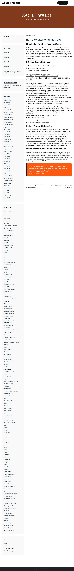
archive (6, 267)
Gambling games (9, 362)
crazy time (7, 332)
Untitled (6, 52)
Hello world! (7, 87)
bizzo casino (7, 292)
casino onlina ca (9, 311)
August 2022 (7, 183)
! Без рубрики (8, 211)
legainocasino (8, 379)
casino (6, 304)
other (5, 425)
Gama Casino (8, 359)
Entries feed (7, 546)
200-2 (6, 250)
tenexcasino (7, 489)
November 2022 (8, 178)
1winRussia (7, 233)
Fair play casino (8, 340)
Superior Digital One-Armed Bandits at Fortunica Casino (12, 72)
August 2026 (8, 100)
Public (5, 452)
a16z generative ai (9, 262)
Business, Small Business (11, 299)
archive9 (6, 269)
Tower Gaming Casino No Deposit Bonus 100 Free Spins (43, 115)
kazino (6, 374)
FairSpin (6, 344)
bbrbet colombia (9, 284)
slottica (6, 469)
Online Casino (8, 415)
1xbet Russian (8, 248)
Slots (5, 464)
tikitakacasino (8, 496)
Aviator (6, 272)
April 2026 (7, 107)
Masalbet (6, 386)
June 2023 (7, 166)
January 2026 (8, 115)
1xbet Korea (7, 238)
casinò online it (8, 316)
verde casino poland (10, 511)
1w (4, 216)
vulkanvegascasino (9, 516)
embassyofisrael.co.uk (10, 337)
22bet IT (6, 255)
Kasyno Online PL (9, 371)
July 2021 (6, 193)
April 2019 (7, 198)
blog (5, 294)
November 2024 (9, 146)
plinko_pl (6, 442)
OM (5, 413)
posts (5, 447)
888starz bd (7, 260)
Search (6, 36)
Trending (6, 501)
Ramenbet (7, 457)
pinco (5, 437)
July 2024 (7, 154)
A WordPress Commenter (11, 85)
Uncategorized (8, 506)
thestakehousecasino (10, 494)
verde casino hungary (10, 508)
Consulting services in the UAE (13, 330)
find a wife (7, 349)
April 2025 (7, 137)
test (5, 491)
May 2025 (7, 134)
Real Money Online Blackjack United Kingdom (39, 161)
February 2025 (8, 141)
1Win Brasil (7, 218)
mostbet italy (8, 388)
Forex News (7, 354)
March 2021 (7, 195)
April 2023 (7, 171)
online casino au (9, 420)
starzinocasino (8, 479)
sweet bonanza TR (9, 486)
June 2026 (7, 102)
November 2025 (8, 119)
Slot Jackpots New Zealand (34, 60)
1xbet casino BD (8, 235)
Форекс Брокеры (9, 530)
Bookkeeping (7, 296)
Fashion (6, 347)
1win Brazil (7, 221)
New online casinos (10, 401)
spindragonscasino (9, 474)
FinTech (6, 352)
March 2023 (7, 173)
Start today (7, 476)
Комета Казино (8, 528)
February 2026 (8, 112)
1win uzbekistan (8, 230)
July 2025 (7, 129)
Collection (7, 327)
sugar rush (7, 481)
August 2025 (8, 127)
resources (7, 459)
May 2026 (7, 105)
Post (5, 445)
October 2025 (8, 122)
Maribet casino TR (9, 384)
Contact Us (63, 3)
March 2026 (7, 110)
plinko (5, 440)
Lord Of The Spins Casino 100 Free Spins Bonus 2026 (42, 76)
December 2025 (8, 117)
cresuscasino (8, 335)
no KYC (6, 406)
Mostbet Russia (8, 393)
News (5, 403)
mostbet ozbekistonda (11, 391)
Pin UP (5, 430)
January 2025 (8, 144)
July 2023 (7, 163)
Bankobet (6, 279)
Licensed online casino (11, 381)
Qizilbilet (6, 454)
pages (5, 428)
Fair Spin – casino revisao (11, 342)
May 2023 (7, 168)
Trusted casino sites (10, 503)
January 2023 (8, 176)
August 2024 (8, 151)
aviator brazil (8, 274)
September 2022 (9, 181)
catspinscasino (8, 325)
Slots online (7, 467)
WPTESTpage (8, 523)
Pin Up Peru (7, 435)
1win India (6, 223)
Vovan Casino (8, 513)
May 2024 (7, 156)
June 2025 (7, 132)
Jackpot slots (8, 369)
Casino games (8, 309)
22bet (5, 252)
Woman (6, 520)
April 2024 (7, 159)
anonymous (7, 265)
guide (5, 367)
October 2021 (8, 190)
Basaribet (6, 282)
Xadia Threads (11, 3)
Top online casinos (9, 498)
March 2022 (7, 185)
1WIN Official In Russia (10, 226)
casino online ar (9, 313)
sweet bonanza (8, 484)
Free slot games (9, 357)
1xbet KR (6, 240)
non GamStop (8, 410)
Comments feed (9, 548)
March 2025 (7, 139)
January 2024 (8, 161)
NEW (5, 398)
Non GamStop (8, 408)
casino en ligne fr (9, 306)
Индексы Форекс (9, 525)
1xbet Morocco (8, 245)
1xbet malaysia (8, 243)
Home (27, 19)
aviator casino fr (9, 277)
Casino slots (7, 318)
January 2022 (8, 188)
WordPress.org (8, 551)
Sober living (7, 472)
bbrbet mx (7, 287)
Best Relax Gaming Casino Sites (38, 171)
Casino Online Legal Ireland (37, 173)
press (5, 450)
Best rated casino (9, 289)
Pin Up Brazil (7, 432)
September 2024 (9, 149)
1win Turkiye (7, 228)
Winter (6, 518)
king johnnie (7, 376)
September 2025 (9, 124)
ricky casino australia (10, 462)
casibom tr (7, 301)
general (6, 364)
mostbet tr (7, 396)
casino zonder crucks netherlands (10, 322)
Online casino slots (9, 423)
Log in (5, 543)
